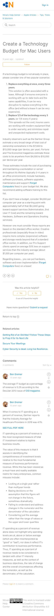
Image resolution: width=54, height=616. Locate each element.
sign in (12, 584)
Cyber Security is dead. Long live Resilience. (25, 349)
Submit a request (39, 307)
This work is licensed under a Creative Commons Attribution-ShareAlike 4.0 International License (36, 605)
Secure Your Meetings (14, 343)
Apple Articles (30, 15)
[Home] (8, 6)
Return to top (9, 316)
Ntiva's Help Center (11, 15)
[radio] (19, 293)
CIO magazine (33, 390)
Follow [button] (27, 64)
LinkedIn (13, 275)
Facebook (4, 275)
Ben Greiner (16, 374)
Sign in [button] (45, 5)
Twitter (9, 275)
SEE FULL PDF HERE (13, 427)
